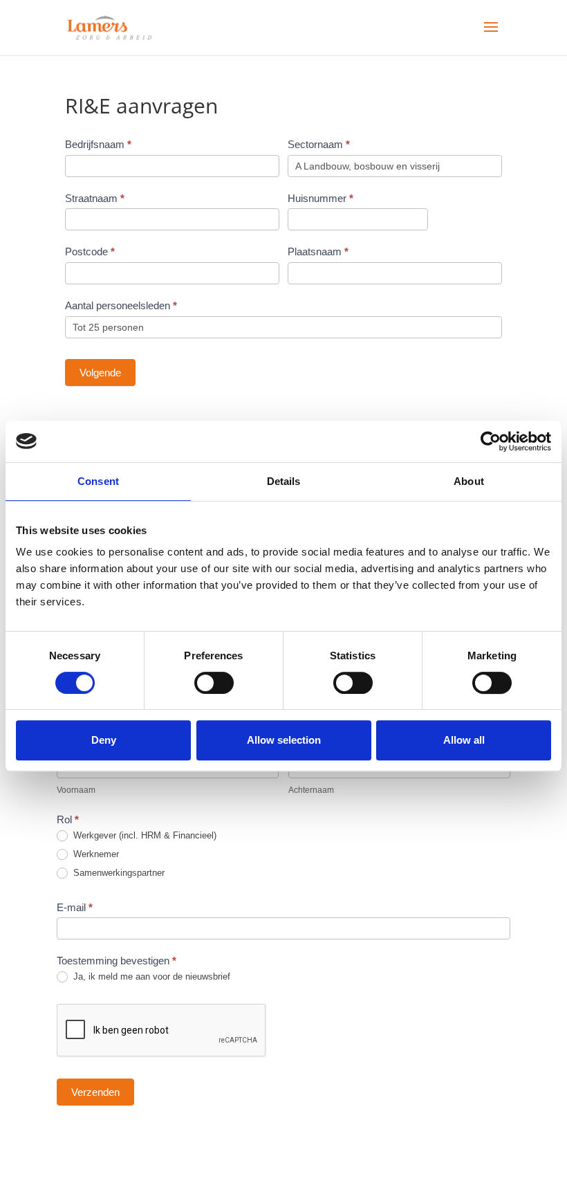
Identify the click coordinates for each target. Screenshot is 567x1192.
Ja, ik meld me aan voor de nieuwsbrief (150, 976)
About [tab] (469, 481)
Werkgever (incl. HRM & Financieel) (143, 835)
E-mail (75, 907)
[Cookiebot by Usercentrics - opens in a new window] (490, 441)
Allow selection (284, 740)
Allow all (464, 740)
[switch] (214, 683)
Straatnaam (94, 198)
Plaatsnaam (318, 251)
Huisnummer (320, 198)
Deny (103, 740)
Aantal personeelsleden (121, 305)
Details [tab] (284, 481)
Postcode (90, 251)
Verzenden (95, 1092)
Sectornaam (319, 144)
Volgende (100, 372)
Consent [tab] (98, 481)
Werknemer (95, 854)
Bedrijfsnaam (98, 144)
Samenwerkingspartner (118, 873)
